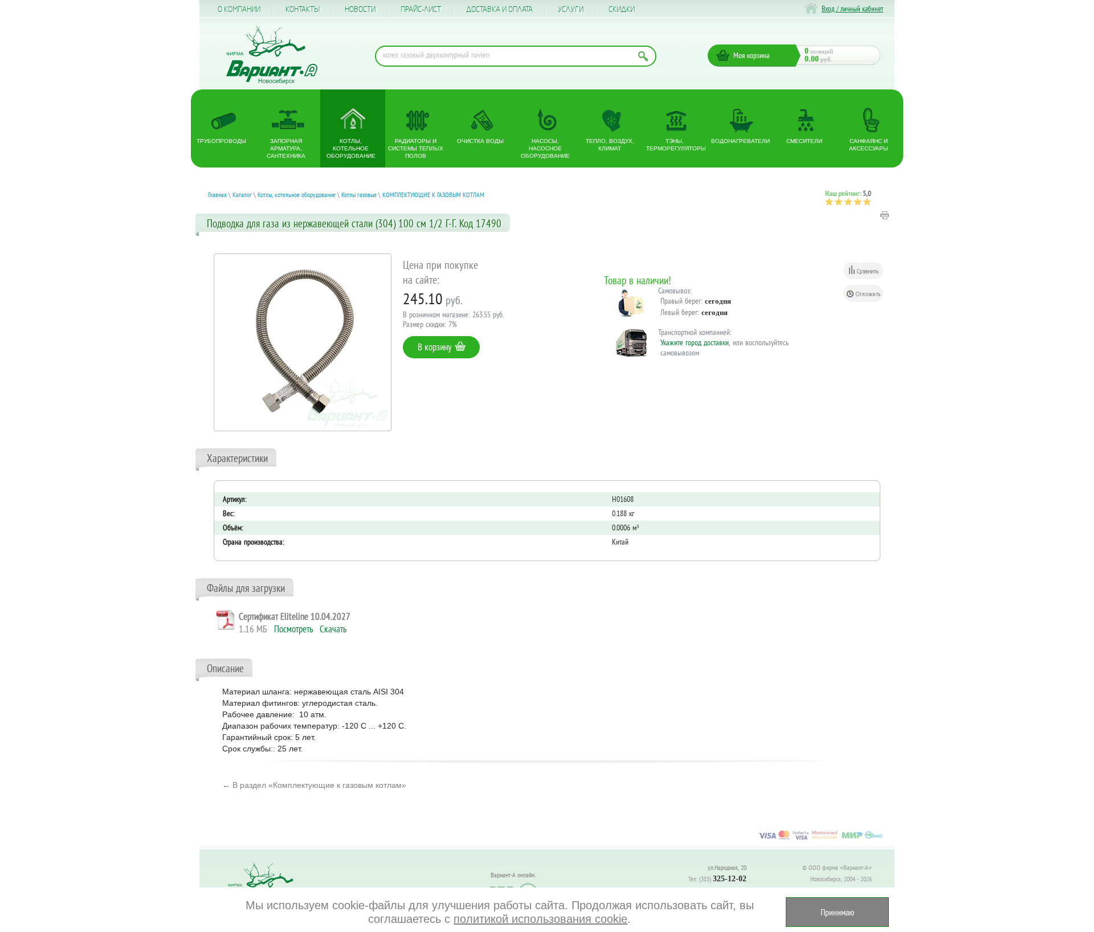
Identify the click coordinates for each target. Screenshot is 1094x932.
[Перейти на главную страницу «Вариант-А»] (265, 886)
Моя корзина (751, 55)
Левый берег (678, 312)
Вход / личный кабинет (852, 9)
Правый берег (680, 301)
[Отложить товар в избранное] (863, 293)
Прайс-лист (421, 10)
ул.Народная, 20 (727, 867)
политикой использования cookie (540, 919)
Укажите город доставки (694, 342)
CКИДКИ (622, 10)
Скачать (333, 629)
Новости (360, 10)
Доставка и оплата (499, 10)
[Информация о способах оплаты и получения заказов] (820, 839)
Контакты (302, 10)
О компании (239, 10)
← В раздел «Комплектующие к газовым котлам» (314, 785)
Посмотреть (293, 629)
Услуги (570, 10)
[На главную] (271, 55)
